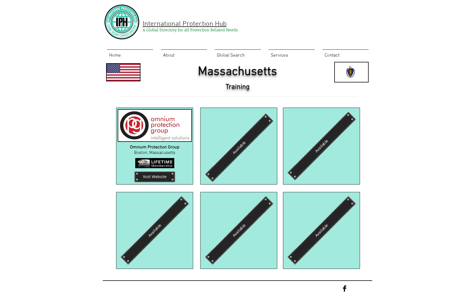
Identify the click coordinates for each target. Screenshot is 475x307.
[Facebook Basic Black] (344, 288)
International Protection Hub (185, 24)
